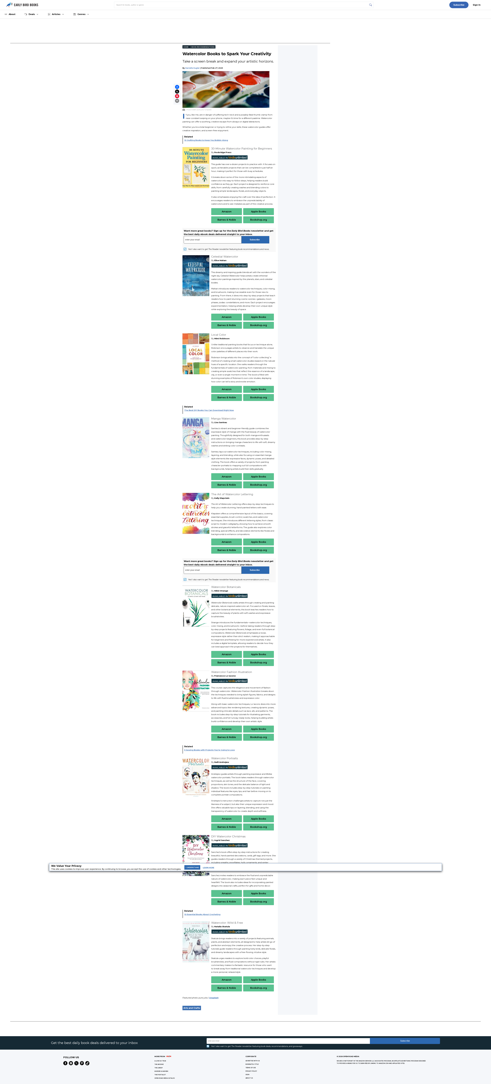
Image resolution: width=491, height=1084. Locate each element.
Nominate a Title (252, 1064)
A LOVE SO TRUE (160, 1061)
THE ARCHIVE (159, 1064)
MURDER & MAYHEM (161, 1071)
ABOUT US (249, 1078)
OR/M (247, 1074)
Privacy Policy (251, 1071)
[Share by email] (177, 101)
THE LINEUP (158, 1068)
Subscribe (458, 5)
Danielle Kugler (192, 68)
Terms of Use (251, 1068)
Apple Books (258, 211)
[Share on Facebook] (177, 87)
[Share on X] (177, 92)
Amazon (227, 211)
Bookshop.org (258, 219)
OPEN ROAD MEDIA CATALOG (164, 1078)
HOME (185, 47)
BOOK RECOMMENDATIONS (203, 47)
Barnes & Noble (226, 219)
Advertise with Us (253, 1061)
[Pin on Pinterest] (177, 96)
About (12, 14)
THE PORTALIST (160, 1075)
